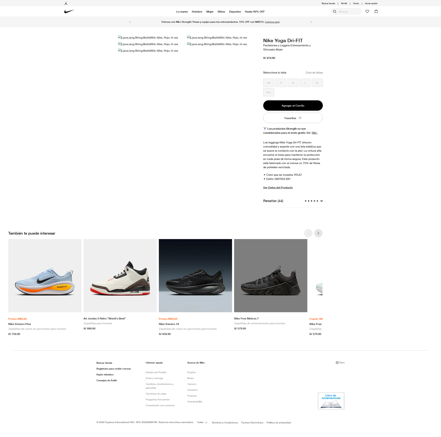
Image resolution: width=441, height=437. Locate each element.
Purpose (192, 395)
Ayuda (344, 3)
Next (311, 22)
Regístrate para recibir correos (113, 368)
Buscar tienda (328, 3)
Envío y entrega (154, 378)
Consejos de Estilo (106, 380)
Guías (200, 422)
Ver (311, 132)
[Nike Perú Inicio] (69, 11)
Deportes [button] (235, 11)
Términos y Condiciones (225, 422)
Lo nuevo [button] (182, 11)
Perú (342, 362)
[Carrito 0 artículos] (376, 11)
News (190, 378)
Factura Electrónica (252, 422)
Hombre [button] (197, 11)
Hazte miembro (105, 374)
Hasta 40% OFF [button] (255, 11)
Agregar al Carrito (293, 105)
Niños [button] (221, 11)
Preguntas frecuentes (158, 399)
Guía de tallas (314, 72)
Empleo (191, 372)
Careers (191, 383)
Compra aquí (272, 21)
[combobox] (346, 11)
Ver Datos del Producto (278, 187)
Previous (129, 22)
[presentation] (318, 233)
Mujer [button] (210, 11)
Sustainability (194, 401)
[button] (371, 3)
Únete (356, 3)
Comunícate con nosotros (160, 405)
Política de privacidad (279, 422)
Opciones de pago (156, 393)
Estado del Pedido (156, 372)
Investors (192, 389)
